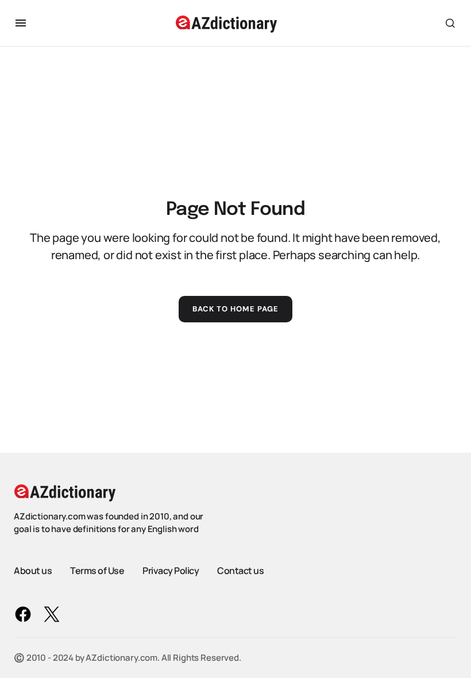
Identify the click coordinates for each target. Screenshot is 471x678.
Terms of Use (97, 570)
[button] (21, 23)
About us (33, 570)
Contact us (240, 570)
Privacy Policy (170, 570)
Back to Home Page (235, 309)
